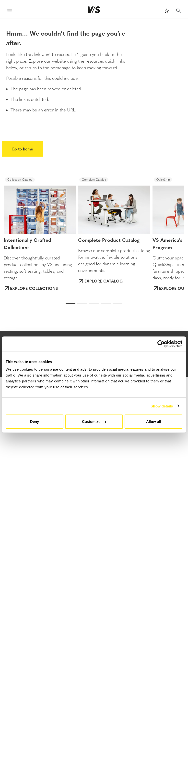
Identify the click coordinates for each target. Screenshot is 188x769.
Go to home (22, 148)
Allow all (153, 421)
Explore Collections (34, 288)
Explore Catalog (103, 281)
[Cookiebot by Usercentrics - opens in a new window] (161, 343)
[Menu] (9, 11)
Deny (34, 421)
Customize (91, 421)
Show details (162, 406)
